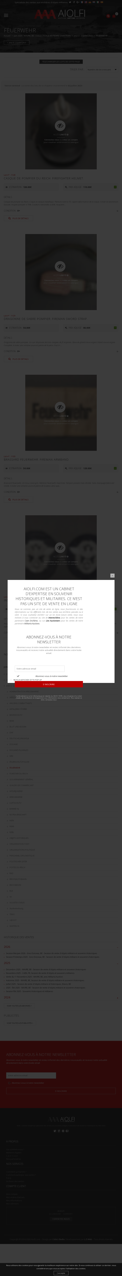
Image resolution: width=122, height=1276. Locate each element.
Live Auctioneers (53, 620)
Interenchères (54, 617)
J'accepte (61, 1273)
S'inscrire (49, 684)
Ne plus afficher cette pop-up (28, 680)
